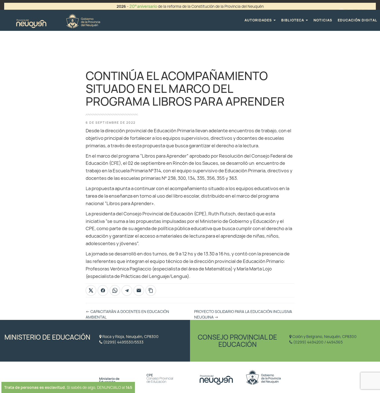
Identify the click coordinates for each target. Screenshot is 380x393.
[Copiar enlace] (150, 290)
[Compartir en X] (91, 290)
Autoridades (259, 20)
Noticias (323, 20)
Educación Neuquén (58, 20)
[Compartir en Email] (139, 290)
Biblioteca (293, 20)
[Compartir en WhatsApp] (115, 290)
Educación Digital (357, 20)
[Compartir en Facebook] (103, 290)
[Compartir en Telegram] (127, 290)
